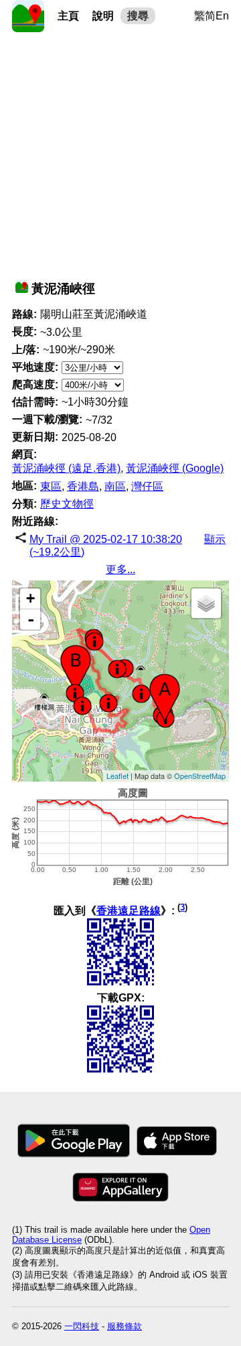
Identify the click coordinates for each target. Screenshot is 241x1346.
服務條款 (124, 1326)
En (222, 15)
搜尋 (138, 15)
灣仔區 (147, 486)
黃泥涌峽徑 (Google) (175, 468)
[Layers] (206, 603)
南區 (115, 486)
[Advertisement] (120, 152)
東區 (51, 486)
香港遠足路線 (128, 910)
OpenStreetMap (200, 775)
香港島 (83, 486)
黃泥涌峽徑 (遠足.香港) (66, 468)
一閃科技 (81, 1326)
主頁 (68, 15)
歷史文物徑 (67, 503)
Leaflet (117, 775)
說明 (103, 15)
